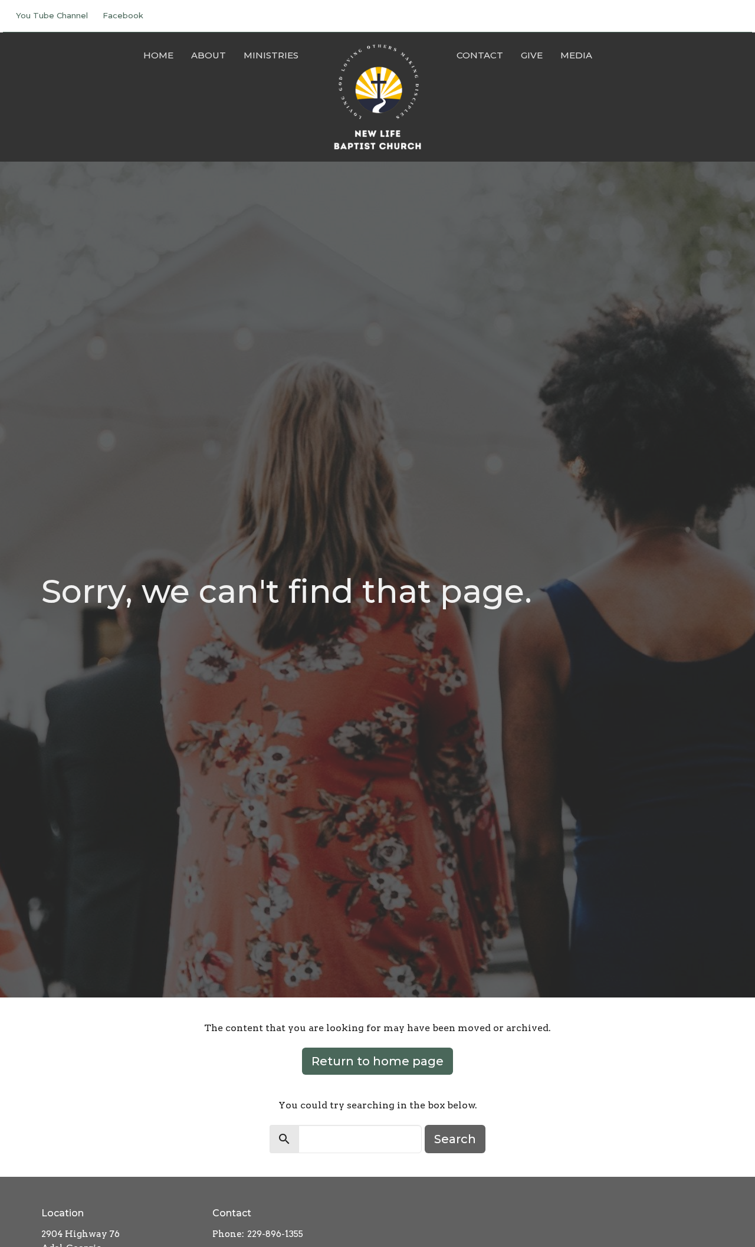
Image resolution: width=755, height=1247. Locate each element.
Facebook (123, 15)
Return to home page (377, 1061)
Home (158, 55)
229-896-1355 (275, 1234)
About (208, 55)
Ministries (271, 55)
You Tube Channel (52, 15)
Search (455, 1139)
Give (532, 55)
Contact (480, 55)
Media (576, 55)
